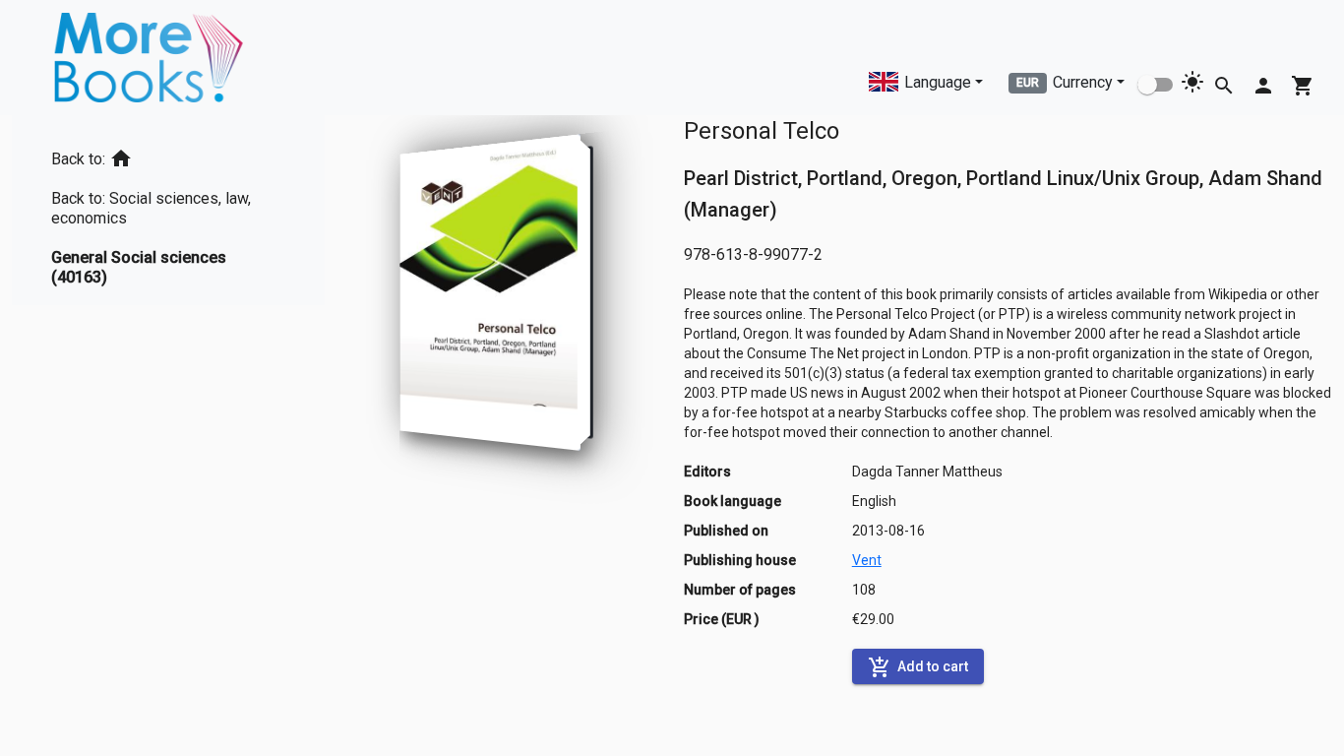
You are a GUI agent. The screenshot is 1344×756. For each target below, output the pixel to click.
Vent (867, 560)
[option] (168, 155)
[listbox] (168, 210)
